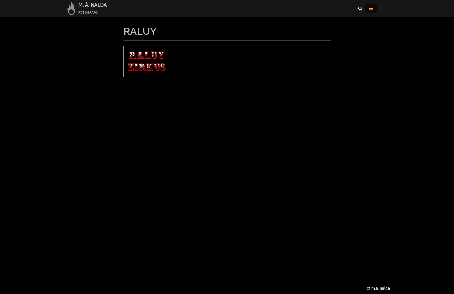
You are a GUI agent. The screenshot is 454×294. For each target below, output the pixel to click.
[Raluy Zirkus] (146, 75)
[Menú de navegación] (371, 8)
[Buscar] (360, 8)
